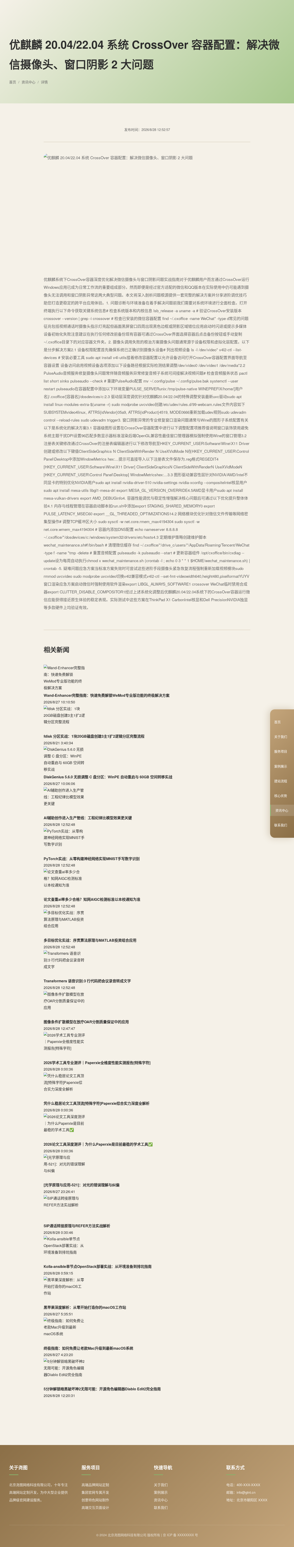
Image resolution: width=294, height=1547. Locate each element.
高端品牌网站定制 (95, 1484)
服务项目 (280, 751)
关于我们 (280, 736)
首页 (277, 722)
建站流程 (280, 781)
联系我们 (280, 825)
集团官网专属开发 (95, 1492)
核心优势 (280, 795)
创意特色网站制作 (95, 1499)
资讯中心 (281, 810)
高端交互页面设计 (95, 1507)
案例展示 (280, 766)
